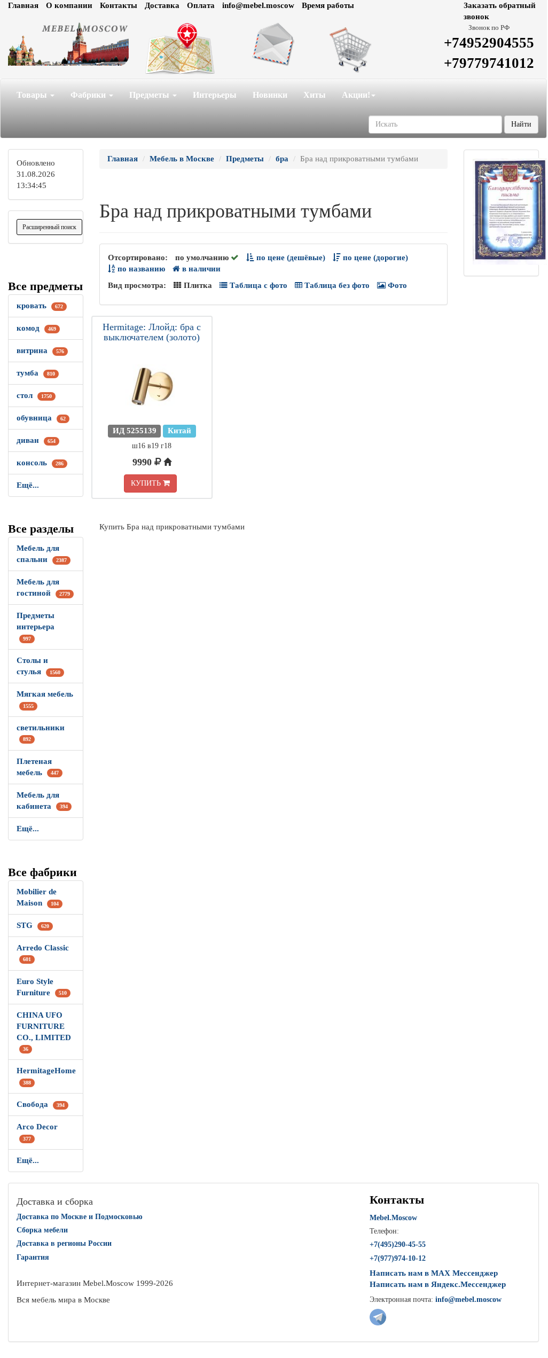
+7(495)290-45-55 (398, 1244)
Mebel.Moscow (393, 1218)
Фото (396, 285)
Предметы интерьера (35, 626)
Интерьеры (215, 94)
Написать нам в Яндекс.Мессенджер (438, 1284)
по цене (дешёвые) (289, 257)
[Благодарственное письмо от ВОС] (509, 210)
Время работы (328, 5)
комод (36, 328)
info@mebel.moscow (258, 5)
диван (36, 440)
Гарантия (33, 1257)
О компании (69, 5)
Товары (33, 94)
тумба (36, 373)
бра (282, 158)
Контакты (118, 5)
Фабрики (89, 94)
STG (33, 925)
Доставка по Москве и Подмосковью (80, 1217)
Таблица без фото (336, 285)
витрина (40, 350)
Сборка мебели (42, 1230)
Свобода (41, 1104)
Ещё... (28, 485)
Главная (23, 5)
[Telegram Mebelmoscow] (378, 1316)
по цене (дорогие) (374, 257)
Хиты (314, 94)
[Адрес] (182, 49)
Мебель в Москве (182, 158)
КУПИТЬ (147, 483)
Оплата (201, 5)
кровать (40, 305)
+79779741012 (489, 63)
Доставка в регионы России (64, 1243)
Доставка (162, 5)
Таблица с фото (257, 285)
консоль (40, 462)
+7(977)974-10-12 (398, 1258)
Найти (521, 124)
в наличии (200, 268)
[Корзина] (364, 49)
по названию (140, 268)
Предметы (150, 94)
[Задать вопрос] (273, 44)
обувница (41, 417)
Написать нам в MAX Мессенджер (434, 1273)
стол (34, 395)
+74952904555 (489, 43)
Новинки (270, 94)
